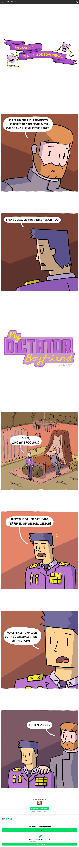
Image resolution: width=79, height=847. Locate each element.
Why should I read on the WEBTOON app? (39, 811)
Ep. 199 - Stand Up (11, 1)
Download (39, 830)
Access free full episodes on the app (39, 808)
